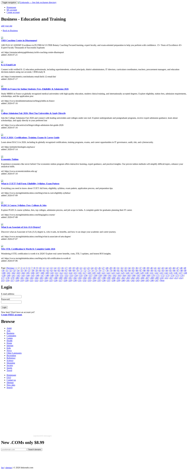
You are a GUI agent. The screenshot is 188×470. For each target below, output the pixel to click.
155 (80, 275)
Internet (10, 345)
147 (42, 275)
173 (167, 275)
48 (181, 268)
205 (137, 278)
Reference (11, 358)
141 (13, 275)
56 (25, 270)
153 (71, 275)
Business (10, 333)
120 (98, 273)
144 (27, 275)
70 (77, 270)
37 (140, 268)
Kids (9, 348)
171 (158, 275)
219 (22, 280)
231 (79, 280)
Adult (9, 328)
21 (81, 268)
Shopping (11, 363)
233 (89, 280)
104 (23, 273)
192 (75, 278)
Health (9, 340)
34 (129, 268)
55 (22, 270)
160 (105, 275)
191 (70, 278)
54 (18, 270)
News (9, 350)
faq (2, 467)
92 (159, 270)
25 (96, 268)
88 (144, 270)
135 (170, 273)
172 (162, 275)
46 (174, 268)
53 (14, 270)
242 (132, 280)
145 (32, 275)
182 (26, 278)
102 (13, 273)
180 (17, 278)
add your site (6, 26)
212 (171, 278)
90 (152, 270)
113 (65, 273)
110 (51, 273)
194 (84, 278)
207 (147, 278)
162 (114, 275)
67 (66, 270)
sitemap (8, 467)
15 (59, 268)
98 (181, 270)
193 (79, 278)
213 (176, 278)
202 (123, 278)
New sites (11, 385)
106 (32, 273)
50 (3, 270)
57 (29, 270)
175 (177, 275)
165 (129, 275)
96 (174, 270)
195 (89, 278)
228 (65, 280)
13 (51, 268)
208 (152, 278)
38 (144, 268)
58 (33, 270)
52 (10, 270)
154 (76, 275)
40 (151, 268)
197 (99, 278)
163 (119, 275)
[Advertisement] (83, 410)
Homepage (11, 7)
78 (107, 270)
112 (61, 273)
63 (51, 270)
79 (111, 270)
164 (124, 275)
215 (2, 280)
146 (37, 275)
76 (100, 270)
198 (104, 278)
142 (18, 275)
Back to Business (10, 30)
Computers (11, 335)
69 (74, 270)
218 (17, 280)
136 (175, 273)
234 (94, 280)
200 (113, 278)
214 (180, 278)
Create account (13, 12)
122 (108, 273)
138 (185, 273)
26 (99, 268)
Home (9, 343)
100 (3, 273)
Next (162, 280)
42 (159, 268)
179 (12, 278)
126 (127, 273)
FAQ (9, 377)
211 (166, 278)
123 (113, 273)
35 (133, 268)
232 (84, 280)
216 (7, 280)
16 (62, 268)
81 (118, 270)
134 (166, 273)
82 (122, 270)
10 (40, 268)
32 (122, 268)
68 (70, 270)
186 (46, 278)
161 (109, 275)
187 (51, 278)
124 (117, 273)
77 (103, 270)
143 (23, 275)
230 (75, 280)
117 (84, 273)
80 (115, 270)
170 (153, 275)
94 (167, 270)
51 (7, 270)
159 (100, 275)
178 (7, 278)
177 (2, 278)
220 (26, 280)
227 (60, 280)
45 (170, 268)
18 (70, 268)
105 (27, 273)
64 (55, 270)
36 (137, 268)
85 (133, 270)
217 (12, 280)
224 (46, 280)
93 (163, 270)
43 (163, 268)
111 (56, 273)
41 (155, 268)
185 (41, 278)
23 (88, 268)
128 (137, 273)
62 (48, 270)
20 (77, 268)
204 (132, 278)
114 (70, 273)
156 (85, 275)
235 (99, 280)
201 (118, 278)
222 (36, 280)
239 (118, 280)
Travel (9, 370)
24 (92, 268)
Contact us (11, 380)
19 (73, 268)
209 (157, 278)
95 (170, 270)
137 (180, 273)
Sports (9, 368)
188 (55, 278)
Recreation (11, 355)
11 (44, 268)
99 (185, 270)
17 (66, 268)
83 (126, 270)
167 (138, 275)
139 (3, 275)
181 (22, 278)
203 (128, 278)
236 (104, 280)
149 (52, 275)
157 (90, 275)
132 (156, 273)
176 (182, 275)
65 (59, 270)
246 (152, 280)
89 (148, 270)
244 (142, 280)
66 (63, 270)
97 (178, 270)
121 (103, 273)
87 (141, 270)
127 (132, 273)
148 (47, 275)
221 (31, 280)
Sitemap (10, 382)
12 (47, 268)
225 (51, 280)
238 (113, 280)
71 (81, 270)
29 (111, 268)
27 (103, 268)
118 (89, 273)
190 (65, 278)
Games (10, 338)
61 (44, 270)
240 (123, 280)
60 (40, 270)
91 (155, 270)
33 (125, 268)
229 (70, 280)
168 (143, 275)
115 (75, 273)
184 (36, 278)
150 (56, 275)
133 (161, 273)
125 (122, 273)
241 (128, 280)
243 (137, 280)
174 (172, 275)
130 (146, 273)
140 (8, 275)
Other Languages (14, 353)
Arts (8, 331)
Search (10, 387)
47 (177, 268)
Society (10, 365)
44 (166, 268)
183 (31, 278)
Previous (10, 268)
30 (114, 268)
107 (37, 273)
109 (47, 273)
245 (147, 280)
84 (129, 270)
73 (89, 270)
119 (93, 273)
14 (55, 268)
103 (18, 273)
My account (12, 10)
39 (148, 268)
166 (133, 275)
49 (185, 268)
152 (66, 275)
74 (92, 270)
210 (161, 278)
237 (108, 280)
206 (142, 278)
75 (96, 270)
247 (157, 280)
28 (107, 268)
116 (79, 273)
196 (94, 278)
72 (85, 270)
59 (37, 270)
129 (142, 273)
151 (61, 275)
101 (8, 273)
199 (108, 278)
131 (151, 273)
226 (55, 280)
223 (41, 280)
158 (95, 275)
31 (118, 268)
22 (85, 268)
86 (137, 270)
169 (148, 275)
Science (10, 360)
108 (42, 273)
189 (60, 278)
